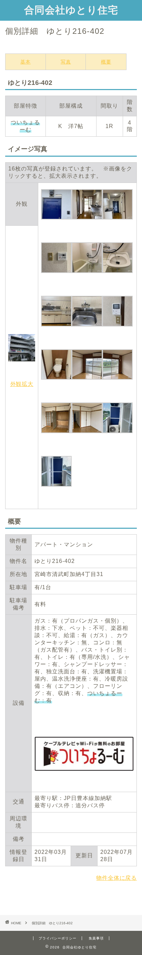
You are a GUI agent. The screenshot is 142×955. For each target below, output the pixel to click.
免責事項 (96, 938)
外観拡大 (21, 384)
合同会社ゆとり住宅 (71, 9)
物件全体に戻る (116, 878)
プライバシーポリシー (58, 938)
